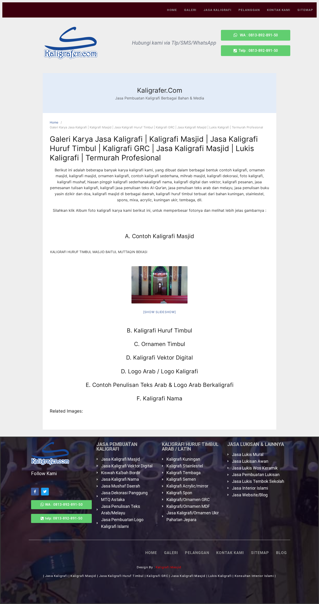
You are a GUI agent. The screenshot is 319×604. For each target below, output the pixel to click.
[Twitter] (45, 491)
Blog (281, 553)
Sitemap (305, 10)
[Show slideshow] (159, 312)
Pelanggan (249, 10)
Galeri (190, 10)
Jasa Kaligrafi (217, 10)
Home (172, 10)
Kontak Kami (278, 10)
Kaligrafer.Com (159, 90)
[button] (255, 50)
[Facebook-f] (35, 491)
